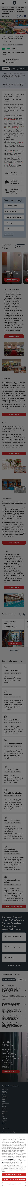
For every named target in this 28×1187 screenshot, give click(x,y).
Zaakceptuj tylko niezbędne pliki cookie (14, 1179)
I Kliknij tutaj (11, 1159)
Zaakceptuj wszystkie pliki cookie (14, 1174)
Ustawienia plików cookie (14, 1184)
